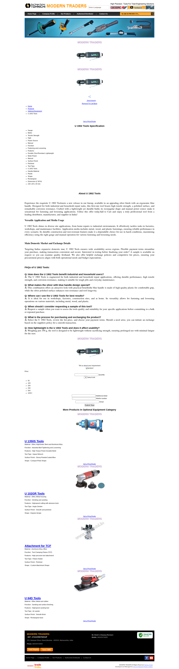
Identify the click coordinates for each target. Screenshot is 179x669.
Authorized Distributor (85, 14)
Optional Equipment (35, 111)
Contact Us (103, 14)
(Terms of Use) (148, 665)
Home (30, 106)
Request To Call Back (89, 104)
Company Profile (48, 14)
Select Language (95, 7)
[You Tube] (151, 659)
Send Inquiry (91, 101)
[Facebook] (147, 659)
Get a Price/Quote (89, 121)
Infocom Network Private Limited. (143, 666)
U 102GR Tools (35, 493)
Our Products (66, 14)
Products (31, 109)
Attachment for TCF (38, 545)
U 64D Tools (33, 598)
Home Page (32, 14)
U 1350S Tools (34, 441)
